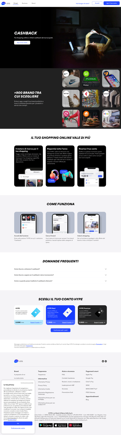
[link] (5, 3)
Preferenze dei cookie (18, 428)
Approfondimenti (92, 396)
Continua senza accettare (27, 382)
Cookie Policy (12, 419)
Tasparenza (42, 371)
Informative (42, 379)
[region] (18, 407)
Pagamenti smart (92, 371)
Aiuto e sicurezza (68, 371)
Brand (16, 371)
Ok (18, 423)
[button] (97, 3)
